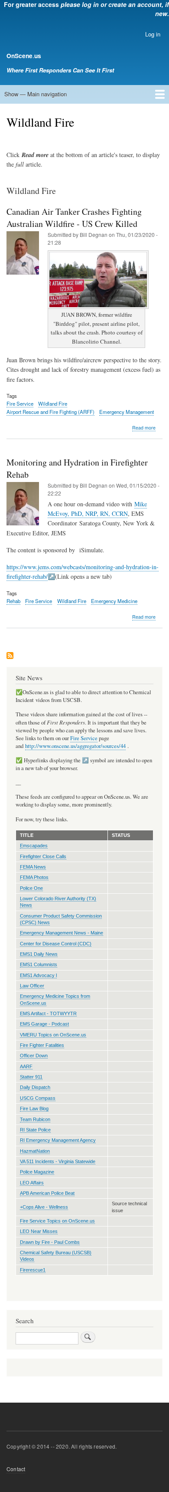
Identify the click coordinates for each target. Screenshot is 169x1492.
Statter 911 (31, 1076)
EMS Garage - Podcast (44, 1023)
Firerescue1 (33, 1269)
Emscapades (34, 845)
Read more (144, 427)
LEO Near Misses (39, 1231)
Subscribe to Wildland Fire (9, 656)
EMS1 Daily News (39, 954)
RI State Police (35, 1129)
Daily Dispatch (35, 1087)
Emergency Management (126, 411)
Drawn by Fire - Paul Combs (50, 1242)
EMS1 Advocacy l (38, 975)
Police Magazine (37, 1171)
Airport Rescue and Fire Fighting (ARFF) (50, 411)
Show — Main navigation (35, 94)
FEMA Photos (34, 877)
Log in (152, 34)
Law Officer (32, 985)
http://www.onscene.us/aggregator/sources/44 (75, 746)
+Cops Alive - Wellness (44, 1207)
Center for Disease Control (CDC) (55, 943)
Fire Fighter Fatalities (42, 1045)
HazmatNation (35, 1151)
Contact (15, 1468)
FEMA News (33, 866)
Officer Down (34, 1055)
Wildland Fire (52, 403)
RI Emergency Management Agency (58, 1140)
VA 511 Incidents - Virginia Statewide (57, 1161)
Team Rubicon (35, 1119)
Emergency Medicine (114, 600)
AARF (26, 1066)
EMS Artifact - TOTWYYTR (48, 1013)
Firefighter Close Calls (43, 856)
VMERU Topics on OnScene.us (53, 1034)
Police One (31, 888)
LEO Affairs (32, 1182)
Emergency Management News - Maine (61, 932)
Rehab (13, 600)
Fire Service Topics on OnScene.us (57, 1220)
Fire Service (19, 403)
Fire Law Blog (34, 1108)
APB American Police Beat (47, 1193)
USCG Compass (37, 1098)
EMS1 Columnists (38, 964)
